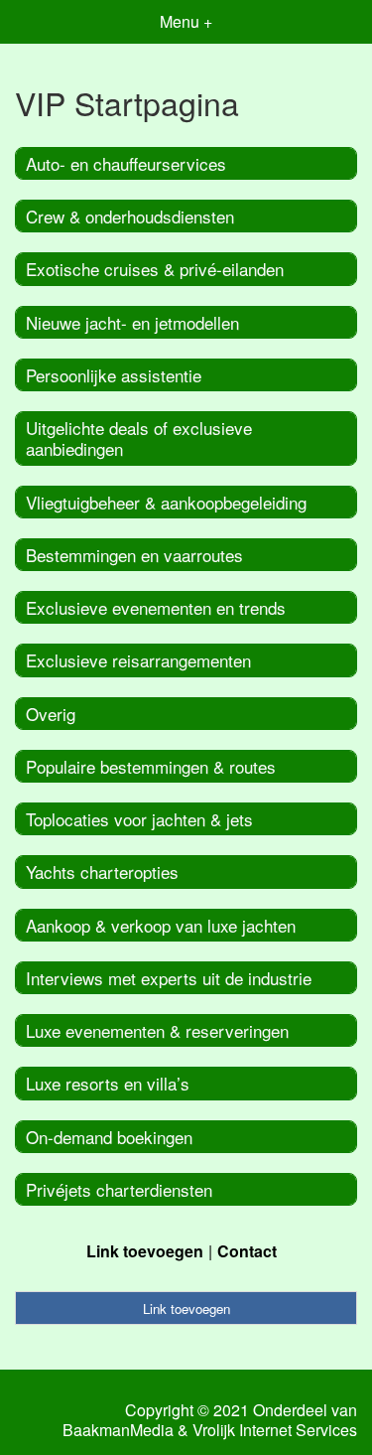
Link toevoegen (144, 1250)
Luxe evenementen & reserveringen (157, 1030)
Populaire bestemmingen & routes (151, 766)
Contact (247, 1250)
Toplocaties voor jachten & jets (139, 818)
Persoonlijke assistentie (113, 375)
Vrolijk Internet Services (274, 1430)
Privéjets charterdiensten (119, 1189)
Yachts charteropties (102, 871)
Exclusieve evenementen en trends (156, 607)
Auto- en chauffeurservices (126, 163)
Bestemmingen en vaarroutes (134, 554)
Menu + (186, 21)
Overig (50, 713)
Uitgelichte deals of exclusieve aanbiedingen (139, 438)
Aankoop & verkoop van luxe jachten (161, 925)
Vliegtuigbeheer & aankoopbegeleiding (166, 502)
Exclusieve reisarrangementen (138, 660)
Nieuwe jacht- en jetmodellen (132, 322)
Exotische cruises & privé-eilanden (155, 268)
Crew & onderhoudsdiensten (130, 216)
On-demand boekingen (109, 1136)
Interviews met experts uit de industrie (168, 977)
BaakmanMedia (118, 1430)
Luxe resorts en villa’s (107, 1083)
